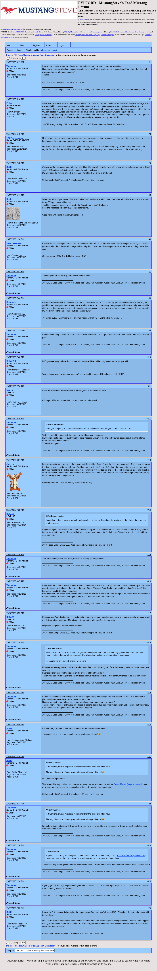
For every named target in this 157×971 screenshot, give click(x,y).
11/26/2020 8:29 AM (15, 756)
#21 (149, 756)
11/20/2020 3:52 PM (15, 271)
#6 (150, 239)
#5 (150, 195)
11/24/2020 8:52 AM (15, 613)
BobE (9, 167)
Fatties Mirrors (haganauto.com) (127, 784)
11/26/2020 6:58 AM (15, 724)
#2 (150, 99)
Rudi (8, 199)
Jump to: (10, 951)
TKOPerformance (14, 138)
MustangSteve (82, 19)
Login (61, 45)
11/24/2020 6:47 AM (15, 581)
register (52, 50)
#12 (149, 418)
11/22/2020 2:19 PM (15, 554)
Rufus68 (10, 514)
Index (9, 45)
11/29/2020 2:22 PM (15, 908)
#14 (149, 510)
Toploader (11, 66)
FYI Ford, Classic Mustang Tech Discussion (34, 55)
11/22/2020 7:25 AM (15, 510)
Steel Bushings (139, 32)
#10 (149, 357)
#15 (149, 554)
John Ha (10, 464)
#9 (150, 330)
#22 (149, 804)
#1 (150, 62)
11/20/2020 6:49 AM (15, 134)
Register (36, 45)
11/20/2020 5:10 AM (15, 99)
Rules (48, 45)
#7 (150, 271)
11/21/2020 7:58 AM (15, 386)
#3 (150, 134)
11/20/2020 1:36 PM (15, 239)
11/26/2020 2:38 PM (15, 881)
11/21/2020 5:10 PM (15, 418)
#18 (149, 642)
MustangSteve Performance (43, 35)
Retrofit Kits (37, 32)
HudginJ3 (10, 302)
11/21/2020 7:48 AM (15, 357)
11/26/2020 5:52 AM (15, 692)
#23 (149, 845)
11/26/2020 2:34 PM (15, 804)
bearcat (9, 390)
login (44, 50)
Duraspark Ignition (97, 32)
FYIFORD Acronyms (107, 35)
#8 (150, 298)
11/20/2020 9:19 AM (15, 195)
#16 (149, 581)
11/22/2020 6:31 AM (15, 460)
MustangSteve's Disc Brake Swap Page (87, 35)
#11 (149, 386)
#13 (149, 460)
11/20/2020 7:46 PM (15, 298)
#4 (150, 163)
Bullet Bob (11, 361)
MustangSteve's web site (12, 29)
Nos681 (9, 728)
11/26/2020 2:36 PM (15, 845)
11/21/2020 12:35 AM (15, 330)
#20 (149, 724)
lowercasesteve (13, 243)
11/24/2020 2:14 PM (15, 642)
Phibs (9, 103)
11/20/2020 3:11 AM (15, 62)
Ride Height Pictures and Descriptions (122, 32)
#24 (149, 881)
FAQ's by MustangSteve (71, 32)
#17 (149, 613)
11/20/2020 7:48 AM (15, 163)
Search (23, 45)
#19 (149, 692)
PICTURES (20, 32)
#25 (149, 908)
